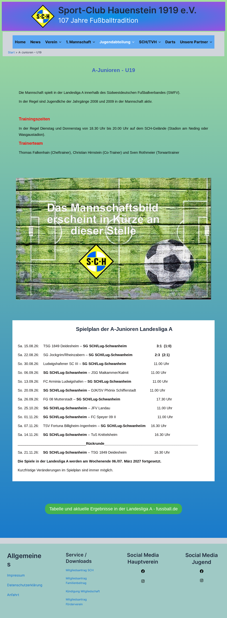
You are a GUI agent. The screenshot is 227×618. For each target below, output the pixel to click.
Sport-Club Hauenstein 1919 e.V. (127, 10)
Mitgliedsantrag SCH (80, 570)
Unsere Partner (194, 42)
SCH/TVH (148, 42)
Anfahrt (13, 595)
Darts (170, 42)
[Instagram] (143, 582)
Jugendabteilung (114, 42)
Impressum (16, 575)
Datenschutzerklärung (24, 585)
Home (20, 42)
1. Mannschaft (78, 42)
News (35, 42)
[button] (59, 42)
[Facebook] (143, 572)
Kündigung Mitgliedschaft (83, 591)
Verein (51, 42)
